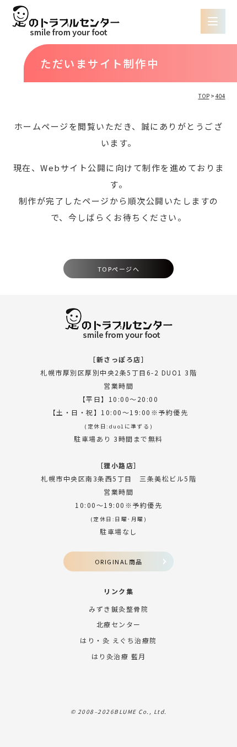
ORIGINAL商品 (119, 561)
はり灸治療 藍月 (118, 656)
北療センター (118, 624)
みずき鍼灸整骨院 (118, 608)
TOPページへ (119, 268)
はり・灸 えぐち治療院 (118, 640)
